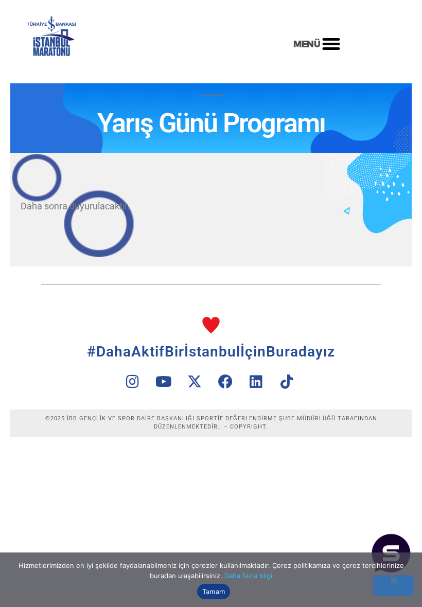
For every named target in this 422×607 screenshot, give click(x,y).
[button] (330, 44)
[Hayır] (393, 585)
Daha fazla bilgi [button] (248, 576)
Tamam (213, 591)
